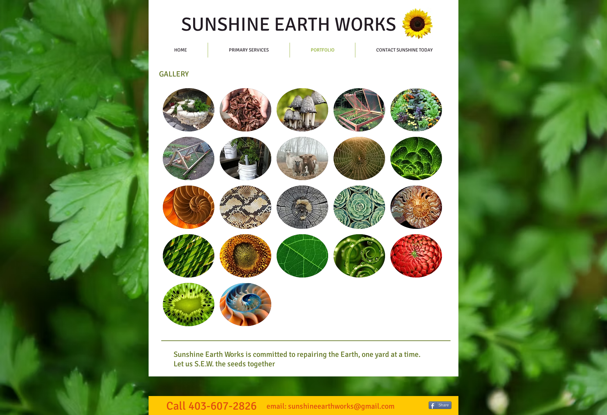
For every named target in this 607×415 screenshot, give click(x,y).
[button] (188, 109)
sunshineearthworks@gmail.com (341, 406)
